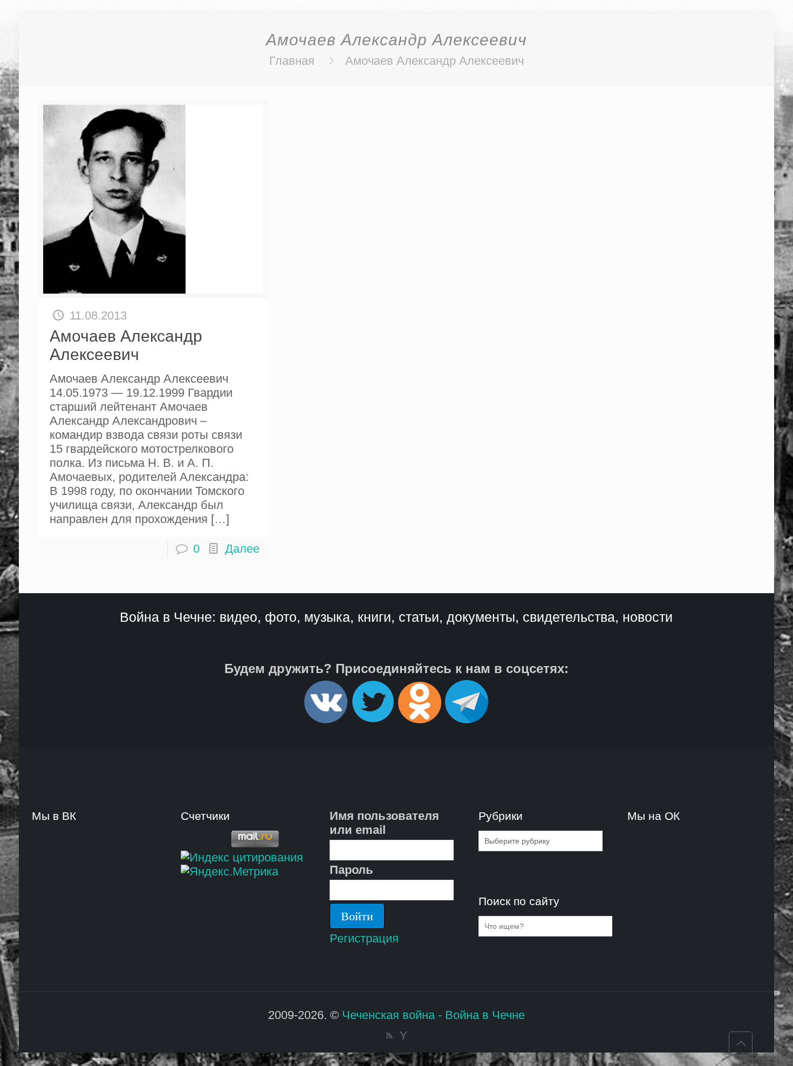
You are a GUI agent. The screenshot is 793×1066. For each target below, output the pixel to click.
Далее (242, 548)
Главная (292, 60)
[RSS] (389, 1035)
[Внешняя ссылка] (325, 718)
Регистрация (364, 938)
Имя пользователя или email (384, 823)
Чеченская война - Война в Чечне (433, 1015)
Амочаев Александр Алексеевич (434, 60)
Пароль (351, 870)
